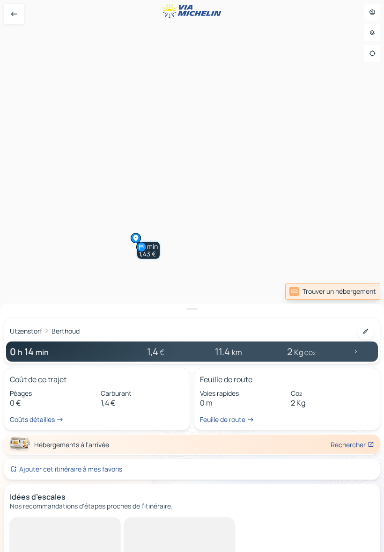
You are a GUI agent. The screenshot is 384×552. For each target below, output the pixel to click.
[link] (332, 291)
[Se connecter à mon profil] (372, 12)
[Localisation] (372, 53)
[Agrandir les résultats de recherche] (192, 309)
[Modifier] (365, 331)
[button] (148, 250)
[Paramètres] (372, 32)
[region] (192, 276)
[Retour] (14, 14)
